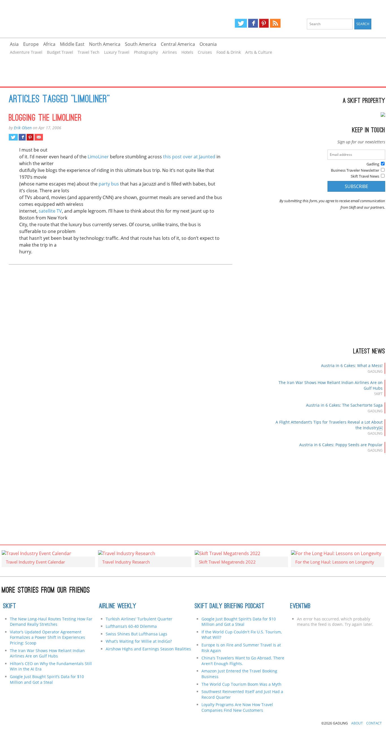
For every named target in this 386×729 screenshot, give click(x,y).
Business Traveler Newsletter (355, 170)
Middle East (72, 44)
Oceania (208, 44)
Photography (146, 52)
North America (104, 44)
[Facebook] (253, 23)
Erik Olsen (23, 127)
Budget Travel (60, 52)
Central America (178, 44)
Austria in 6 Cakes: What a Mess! (352, 365)
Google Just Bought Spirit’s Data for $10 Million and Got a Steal (47, 679)
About (357, 723)
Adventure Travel (26, 52)
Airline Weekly (117, 606)
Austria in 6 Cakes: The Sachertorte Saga (344, 405)
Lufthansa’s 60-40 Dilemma (132, 626)
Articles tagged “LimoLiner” (59, 100)
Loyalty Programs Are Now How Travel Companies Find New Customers (237, 707)
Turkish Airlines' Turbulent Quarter (139, 619)
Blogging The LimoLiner (45, 118)
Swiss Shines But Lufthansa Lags (136, 634)
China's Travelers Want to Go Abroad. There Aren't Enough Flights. (242, 660)
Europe (31, 44)
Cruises (205, 52)
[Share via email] (38, 137)
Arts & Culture (258, 52)
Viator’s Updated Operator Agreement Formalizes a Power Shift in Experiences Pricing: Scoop (47, 637)
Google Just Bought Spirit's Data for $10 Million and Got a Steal (238, 621)
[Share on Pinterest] (30, 137)
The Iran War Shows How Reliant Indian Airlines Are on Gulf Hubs (47, 653)
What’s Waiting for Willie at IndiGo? (139, 641)
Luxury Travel (116, 52)
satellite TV (50, 211)
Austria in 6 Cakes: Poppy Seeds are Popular (341, 444)
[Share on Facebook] (22, 137)
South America (140, 44)
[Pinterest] (264, 23)
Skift (9, 606)
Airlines (169, 52)
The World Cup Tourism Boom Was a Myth (241, 684)
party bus (109, 184)
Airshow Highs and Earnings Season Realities (148, 649)
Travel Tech (88, 52)
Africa (49, 44)
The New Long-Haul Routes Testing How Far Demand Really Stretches (51, 621)
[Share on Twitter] (13, 137)
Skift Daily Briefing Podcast (229, 606)
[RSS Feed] (275, 23)
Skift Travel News (365, 176)
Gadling (96, 19)
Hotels (187, 52)
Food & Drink (228, 52)
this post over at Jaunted (189, 157)
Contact (374, 723)
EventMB (300, 606)
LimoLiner (98, 157)
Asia (14, 44)
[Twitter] (241, 23)
